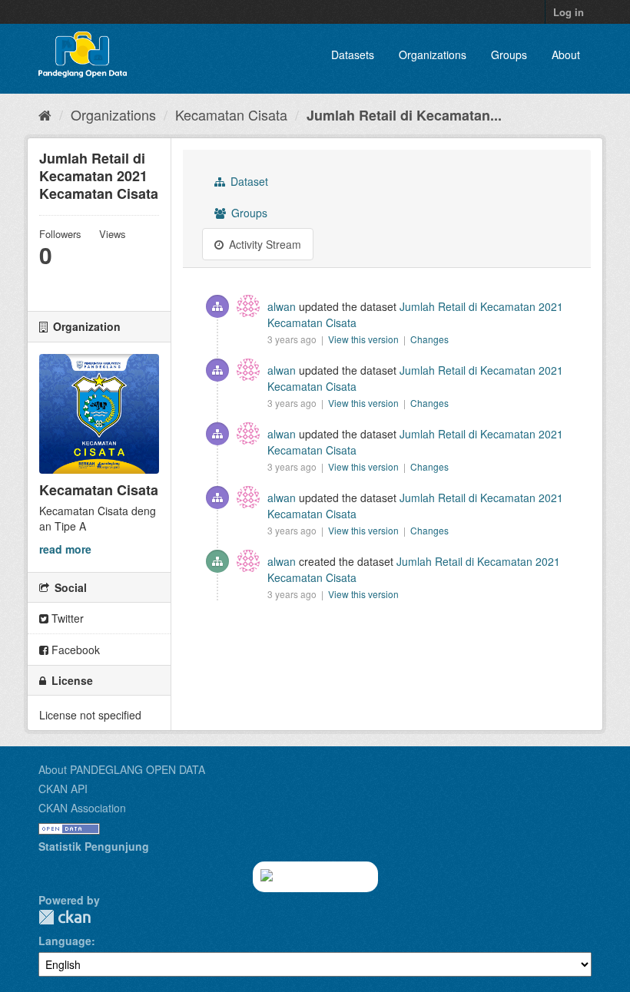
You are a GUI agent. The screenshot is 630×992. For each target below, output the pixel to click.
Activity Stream (263, 244)
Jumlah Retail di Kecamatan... (404, 115)
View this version (364, 339)
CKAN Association (82, 807)
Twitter (66, 618)
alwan (281, 306)
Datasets (352, 54)
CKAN (64, 917)
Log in (568, 12)
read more (65, 549)
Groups (509, 54)
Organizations (432, 54)
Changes (429, 339)
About (566, 54)
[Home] (44, 114)
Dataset (247, 181)
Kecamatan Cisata (231, 114)
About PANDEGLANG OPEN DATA (121, 769)
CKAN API (63, 788)
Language (64, 940)
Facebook (74, 649)
